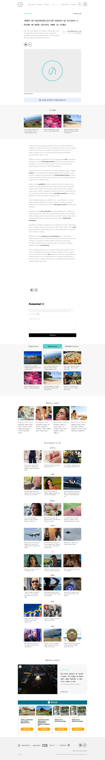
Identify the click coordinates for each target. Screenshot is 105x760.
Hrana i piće (31, 4)
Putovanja (39, 4)
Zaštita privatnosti (75, 754)
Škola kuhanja (65, 4)
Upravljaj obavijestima (81, 750)
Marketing (63, 754)
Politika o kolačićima (83, 754)
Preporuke (73, 4)
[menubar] (85, 4)
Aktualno (46, 4)
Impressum (58, 754)
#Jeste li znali (77, 13)
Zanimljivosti (55, 4)
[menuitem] (85, 4)
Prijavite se (52, 335)
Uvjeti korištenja (69, 754)
